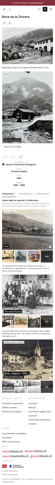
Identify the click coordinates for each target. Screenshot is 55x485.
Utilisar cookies (9, 407)
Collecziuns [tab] (9, 193)
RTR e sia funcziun (11, 441)
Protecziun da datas (11, 411)
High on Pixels (8, 482)
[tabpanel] (27, 296)
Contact (32, 423)
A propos (33, 403)
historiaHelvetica (35, 3)
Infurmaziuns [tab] (42, 193)
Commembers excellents (14, 433)
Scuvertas (7, 437)
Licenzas (33, 415)
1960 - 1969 (19, 185)
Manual (32, 407)
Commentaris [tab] (26, 193)
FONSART (16, 479)
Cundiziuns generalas (12, 403)
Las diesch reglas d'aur (40, 411)
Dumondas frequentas (39, 419)
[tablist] (27, 194)
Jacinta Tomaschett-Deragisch (21, 164)
